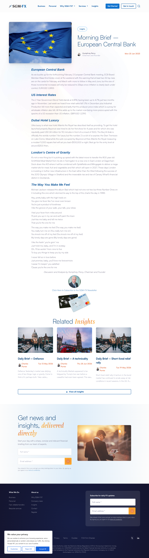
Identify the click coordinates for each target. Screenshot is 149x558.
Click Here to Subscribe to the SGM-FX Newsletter (74, 290)
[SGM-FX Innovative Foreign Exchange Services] (17, 6)
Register (34, 512)
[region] (28, 542)
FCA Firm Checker (88, 538)
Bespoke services (15, 508)
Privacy (56, 538)
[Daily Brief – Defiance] (35, 340)
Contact (34, 508)
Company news (37, 501)
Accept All (42, 549)
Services (82, 6)
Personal (52, 6)
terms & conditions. (34, 470)
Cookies (74, 538)
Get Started (112, 6)
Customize (14, 549)
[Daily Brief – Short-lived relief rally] (113, 340)
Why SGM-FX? (66, 6)
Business (41, 6)
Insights (95, 6)
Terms (65, 538)
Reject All (28, 549)
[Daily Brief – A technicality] (74, 340)
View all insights (76, 392)
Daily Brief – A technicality (72, 358)
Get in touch (128, 6)
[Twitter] (132, 538)
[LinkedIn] (138, 538)
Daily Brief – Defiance (31, 358)
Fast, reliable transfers (17, 505)
